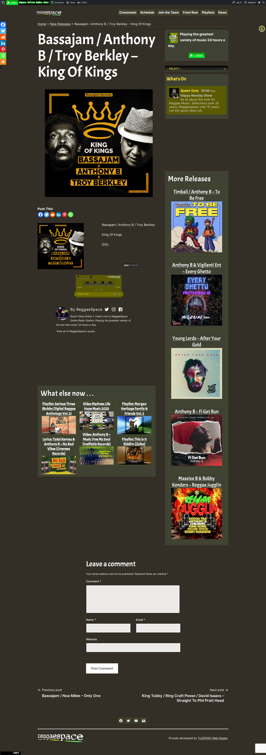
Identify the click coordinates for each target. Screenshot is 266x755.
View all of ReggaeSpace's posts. (75, 331)
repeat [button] (97, 290)
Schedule (147, 12)
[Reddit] (52, 214)
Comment (93, 581)
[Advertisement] (99, 359)
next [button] (110, 282)
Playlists (208, 12)
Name (91, 619)
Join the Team (168, 12)
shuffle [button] (101, 290)
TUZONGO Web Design (213, 738)
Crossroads (127, 12)
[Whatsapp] (70, 214)
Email (140, 619)
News (222, 12)
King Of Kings (83, 294)
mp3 (118, 294)
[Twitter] (46, 214)
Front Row (190, 12)
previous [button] (87, 282)
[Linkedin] (58, 214)
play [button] (95, 282)
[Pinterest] (64, 214)
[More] (3, 62)
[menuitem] (3, 2)
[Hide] (1, 67)
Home (42, 24)
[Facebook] (40, 214)
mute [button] (78, 276)
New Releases (60, 24)
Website (91, 639)
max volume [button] (91, 276)
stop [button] (103, 282)
